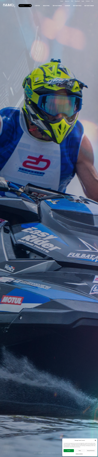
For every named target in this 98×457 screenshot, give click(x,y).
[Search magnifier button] (30, 6)
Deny (80, 450)
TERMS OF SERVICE (79, 453)
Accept (68, 450)
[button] (95, 440)
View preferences (91, 450)
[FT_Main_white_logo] (9, 5)
